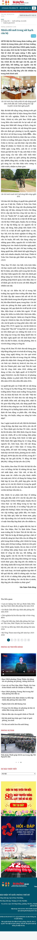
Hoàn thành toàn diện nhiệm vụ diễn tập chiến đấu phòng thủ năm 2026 (18, 699)
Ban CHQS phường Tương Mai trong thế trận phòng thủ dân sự (17, 693)
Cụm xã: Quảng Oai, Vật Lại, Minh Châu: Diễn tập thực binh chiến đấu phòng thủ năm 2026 (18, 605)
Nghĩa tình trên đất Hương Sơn (14, 704)
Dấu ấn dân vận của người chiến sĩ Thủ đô (18, 714)
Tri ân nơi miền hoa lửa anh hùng (15, 724)
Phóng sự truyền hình (12, 647)
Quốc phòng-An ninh (19, 21)
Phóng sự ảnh (7, 730)
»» (28, 640)
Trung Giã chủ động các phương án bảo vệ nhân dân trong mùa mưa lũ (18, 709)
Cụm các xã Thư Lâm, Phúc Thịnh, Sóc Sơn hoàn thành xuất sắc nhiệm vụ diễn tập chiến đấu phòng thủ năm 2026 (18, 686)
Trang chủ (6, 21)
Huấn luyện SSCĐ (9, 23)
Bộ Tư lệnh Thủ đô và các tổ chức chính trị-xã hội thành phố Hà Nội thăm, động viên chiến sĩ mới (17, 756)
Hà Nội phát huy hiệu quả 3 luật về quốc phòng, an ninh (17, 719)
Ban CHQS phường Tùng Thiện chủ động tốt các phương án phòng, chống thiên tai (18, 680)
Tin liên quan (6, 599)
